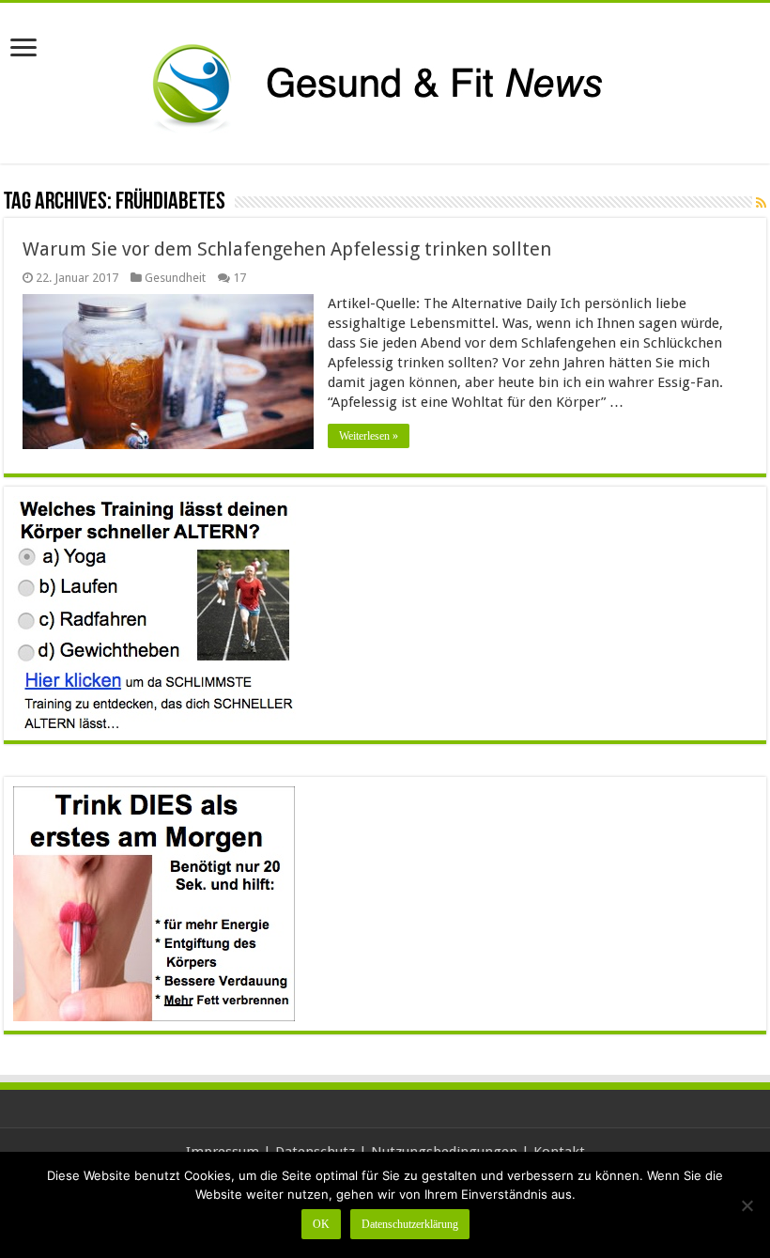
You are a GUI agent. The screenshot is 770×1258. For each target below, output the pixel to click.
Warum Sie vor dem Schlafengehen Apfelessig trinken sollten (287, 249)
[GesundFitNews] (385, 79)
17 (239, 278)
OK (321, 1224)
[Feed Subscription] (761, 202)
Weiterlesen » (368, 436)
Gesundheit (175, 278)
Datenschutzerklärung (410, 1224)
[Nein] (746, 1205)
